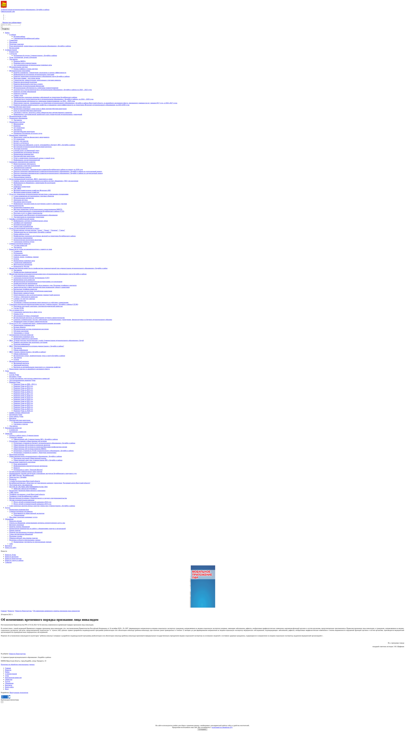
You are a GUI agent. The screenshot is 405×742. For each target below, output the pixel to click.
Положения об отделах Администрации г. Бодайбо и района (35, 55)
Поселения (13, 42)
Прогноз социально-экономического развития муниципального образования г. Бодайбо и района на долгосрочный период (58, 171)
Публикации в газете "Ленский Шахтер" (28, 470)
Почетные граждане (16, 44)
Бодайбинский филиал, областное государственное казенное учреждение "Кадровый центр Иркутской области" (49, 483)
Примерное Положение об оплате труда (28, 133)
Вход (7, 689)
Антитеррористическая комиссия (21, 335)
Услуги (7, 508)
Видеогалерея (14, 48)
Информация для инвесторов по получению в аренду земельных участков (40, 204)
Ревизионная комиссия (13, 428)
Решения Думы (14, 382)
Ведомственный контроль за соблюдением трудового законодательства (39, 318)
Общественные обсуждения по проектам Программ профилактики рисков (40, 447)
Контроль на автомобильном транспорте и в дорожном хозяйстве (37, 367)
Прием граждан (15, 530)
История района (19, 36)
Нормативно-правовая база (23, 422)
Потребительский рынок (22, 224)
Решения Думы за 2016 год (23, 392)
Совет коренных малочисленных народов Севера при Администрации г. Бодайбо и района (42, 506)
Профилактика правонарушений (25, 272)
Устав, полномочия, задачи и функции (23, 57)
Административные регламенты (21, 511)
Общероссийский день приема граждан (23, 538)
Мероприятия (18, 124)
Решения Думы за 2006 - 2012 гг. (25, 384)
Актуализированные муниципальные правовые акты (33, 65)
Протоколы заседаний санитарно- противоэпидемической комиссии (38, 306)
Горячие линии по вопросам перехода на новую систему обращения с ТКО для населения (46, 181)
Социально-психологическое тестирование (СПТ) (31, 278)
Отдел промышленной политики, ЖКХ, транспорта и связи (30, 179)
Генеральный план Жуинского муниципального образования (35, 215)
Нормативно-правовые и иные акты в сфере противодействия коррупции (40, 109)
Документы (13, 59)
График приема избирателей (19, 413)
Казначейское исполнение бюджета (26, 152)
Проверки (17, 126)
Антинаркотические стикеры (24, 276)
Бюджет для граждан (21, 141)
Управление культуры (17, 122)
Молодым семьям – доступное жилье (27, 78)
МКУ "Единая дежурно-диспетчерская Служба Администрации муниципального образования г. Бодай (46, 340)
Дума (7, 371)
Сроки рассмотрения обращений (21, 534)
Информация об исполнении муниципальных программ (34, 74)
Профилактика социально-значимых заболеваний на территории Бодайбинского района (45, 97)
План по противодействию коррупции (27, 110)
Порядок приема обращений (19, 527)
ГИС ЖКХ (17, 188)
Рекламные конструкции (22, 202)
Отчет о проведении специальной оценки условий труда (34, 158)
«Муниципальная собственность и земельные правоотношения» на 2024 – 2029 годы (44, 101)
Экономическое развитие (23, 167)
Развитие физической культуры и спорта (28, 84)
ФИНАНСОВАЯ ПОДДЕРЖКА (25, 489)
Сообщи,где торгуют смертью (24, 299)
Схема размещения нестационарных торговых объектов (34, 196)
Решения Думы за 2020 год (23, 399)
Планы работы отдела (21, 234)
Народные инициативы (22, 175)
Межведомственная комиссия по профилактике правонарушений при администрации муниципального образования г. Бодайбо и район (58, 268)
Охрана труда (18, 314)
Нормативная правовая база (24, 154)
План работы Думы (16, 416)
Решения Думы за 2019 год (23, 397)
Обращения (9, 519)
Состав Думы (14, 375)
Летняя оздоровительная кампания (21, 500)
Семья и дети (18, 95)
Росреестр (12, 479)
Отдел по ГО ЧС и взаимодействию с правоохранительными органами (35, 323)
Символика (13, 40)
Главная (4, 611)
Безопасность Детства (21, 266)
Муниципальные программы (19, 71)
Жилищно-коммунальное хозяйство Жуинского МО (32, 190)
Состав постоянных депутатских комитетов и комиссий (29, 378)
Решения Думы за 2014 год (23, 388)
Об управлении (19, 128)
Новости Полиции (11, 557)
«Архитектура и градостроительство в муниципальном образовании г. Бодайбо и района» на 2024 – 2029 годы (53, 99)
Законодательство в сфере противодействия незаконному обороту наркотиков (42, 287)
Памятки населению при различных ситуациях (30, 342)
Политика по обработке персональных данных (18, 664)
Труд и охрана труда (16, 310)
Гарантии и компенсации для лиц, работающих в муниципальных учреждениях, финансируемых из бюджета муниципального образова (63, 319)
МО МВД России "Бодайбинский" (21, 475)
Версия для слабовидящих (12, 22)
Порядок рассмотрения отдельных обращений (26, 532)
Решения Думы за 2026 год (23, 411)
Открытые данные (16, 437)
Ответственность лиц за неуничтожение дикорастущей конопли (37, 295)
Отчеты (16, 259)
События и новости (21, 255)
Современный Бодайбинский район (26, 38)
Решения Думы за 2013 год (23, 386)
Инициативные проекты (22, 177)
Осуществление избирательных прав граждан (25, 471)
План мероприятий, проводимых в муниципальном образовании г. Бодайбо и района (40, 46)
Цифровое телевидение (22, 186)
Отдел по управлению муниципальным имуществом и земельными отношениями (38, 194)
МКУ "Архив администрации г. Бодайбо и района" (27, 352)
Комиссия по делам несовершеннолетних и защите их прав (30, 249)
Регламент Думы (15, 376)
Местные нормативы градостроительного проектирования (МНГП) (38, 209)
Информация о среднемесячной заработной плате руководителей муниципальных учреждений (48, 114)
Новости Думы (10, 555)
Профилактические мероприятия (25, 283)
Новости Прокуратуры (13, 558)
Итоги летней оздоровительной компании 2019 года (32, 504)
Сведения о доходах (21, 424)
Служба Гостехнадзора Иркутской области (24, 481)
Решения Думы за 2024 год (23, 407)
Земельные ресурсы (21, 200)
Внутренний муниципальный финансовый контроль (33, 147)
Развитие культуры (20, 93)
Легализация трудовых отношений (26, 316)
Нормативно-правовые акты (24, 207)
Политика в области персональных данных (24, 540)
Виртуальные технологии (19, 692)
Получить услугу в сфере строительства (28, 213)
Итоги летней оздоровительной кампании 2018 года (32, 502)
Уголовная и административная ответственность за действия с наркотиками (41, 302)
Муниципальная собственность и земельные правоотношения (36, 88)
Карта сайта (9, 687)
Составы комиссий (20, 245)
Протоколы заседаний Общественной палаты (30, 458)
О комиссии (18, 251)
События (8, 562)
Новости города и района (14, 560)
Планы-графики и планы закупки (26, 69)
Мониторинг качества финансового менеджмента (31, 137)
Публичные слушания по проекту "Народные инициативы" (35, 452)
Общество (8, 433)
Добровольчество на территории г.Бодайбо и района (32, 232)
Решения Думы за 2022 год (23, 403)
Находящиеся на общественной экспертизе (29, 513)
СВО (11, 544)
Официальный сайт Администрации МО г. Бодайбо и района (36, 439)
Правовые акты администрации (25, 63)
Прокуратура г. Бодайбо (17, 477)
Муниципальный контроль (19, 361)
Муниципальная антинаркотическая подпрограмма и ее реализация (38, 281)
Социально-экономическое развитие (22, 162)
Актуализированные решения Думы (22, 380)
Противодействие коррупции (19, 107)
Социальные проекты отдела (24, 242)
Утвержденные (19, 515)
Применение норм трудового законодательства (30, 321)
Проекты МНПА (20, 61)
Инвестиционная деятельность (25, 164)
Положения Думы (15, 414)
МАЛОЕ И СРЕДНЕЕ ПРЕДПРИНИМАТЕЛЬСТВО (28, 487)
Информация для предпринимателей (27, 160)
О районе (12, 34)
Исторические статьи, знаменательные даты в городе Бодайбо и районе (39, 356)
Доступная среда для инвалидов (20, 485)
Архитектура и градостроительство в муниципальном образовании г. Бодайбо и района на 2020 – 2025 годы (53, 90)
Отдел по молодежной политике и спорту (24, 228)
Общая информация (21, 350)
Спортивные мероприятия (23, 238)
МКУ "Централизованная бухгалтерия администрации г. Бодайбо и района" (36, 346)
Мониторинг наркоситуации (24, 293)
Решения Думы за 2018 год (23, 395)
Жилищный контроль (21, 363)
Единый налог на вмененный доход (26, 150)
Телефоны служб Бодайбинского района (23, 496)
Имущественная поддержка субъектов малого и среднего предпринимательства (38, 498)
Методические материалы (23, 264)
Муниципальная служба (18, 116)
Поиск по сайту (10, 547)
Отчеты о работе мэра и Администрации (24, 435)
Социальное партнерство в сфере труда (28, 312)
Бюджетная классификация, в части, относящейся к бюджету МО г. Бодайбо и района (44, 145)
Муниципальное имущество (24, 198)
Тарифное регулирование (23, 223)
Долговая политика (21, 148)
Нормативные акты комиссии (24, 280)
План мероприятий (20, 464)
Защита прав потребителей (23, 226)
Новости (12, 373)
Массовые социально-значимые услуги (23, 517)
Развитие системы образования (25, 91)
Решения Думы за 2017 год (23, 394)
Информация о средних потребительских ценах (31, 221)
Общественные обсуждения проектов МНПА (30, 449)
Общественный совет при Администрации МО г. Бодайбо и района (38, 460)
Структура (13, 53)
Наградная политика (16, 454)
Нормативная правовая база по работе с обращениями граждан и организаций (37, 528)
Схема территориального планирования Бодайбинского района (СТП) (39, 211)
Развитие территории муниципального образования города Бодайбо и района (42, 76)
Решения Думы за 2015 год (23, 390)
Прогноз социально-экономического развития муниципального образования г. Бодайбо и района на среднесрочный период (58, 173)
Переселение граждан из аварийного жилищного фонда (29, 369)
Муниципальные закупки (18, 67)
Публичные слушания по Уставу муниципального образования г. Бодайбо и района (44, 451)
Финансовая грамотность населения (22, 462)
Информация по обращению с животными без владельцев (34, 183)
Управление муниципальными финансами (29, 86)
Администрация (11, 50)
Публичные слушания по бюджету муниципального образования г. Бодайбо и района (44, 443)
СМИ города (13, 492)
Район (7, 33)
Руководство (13, 52)
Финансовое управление (18, 135)
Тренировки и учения (21, 333)
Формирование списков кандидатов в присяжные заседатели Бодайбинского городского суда (43, 473)
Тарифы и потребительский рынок (21, 219)
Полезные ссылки (15, 536)
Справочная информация (23, 262)
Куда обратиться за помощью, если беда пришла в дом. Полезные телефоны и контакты (45, 285)
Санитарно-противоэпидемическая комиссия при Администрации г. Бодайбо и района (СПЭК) (43, 304)
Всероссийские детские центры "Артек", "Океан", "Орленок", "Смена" (39, 230)
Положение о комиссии (17, 432)
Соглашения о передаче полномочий (27, 166)
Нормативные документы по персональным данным (32, 542)
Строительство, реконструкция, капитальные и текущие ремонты (37, 80)
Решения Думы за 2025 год (23, 409)
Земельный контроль (21, 365)
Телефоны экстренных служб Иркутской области (27, 494)
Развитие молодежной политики (25, 82)
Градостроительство (16, 205)
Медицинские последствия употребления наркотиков (33, 291)
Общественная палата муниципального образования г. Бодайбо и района (35, 456)
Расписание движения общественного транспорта (27, 490)
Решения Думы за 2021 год (23, 401)
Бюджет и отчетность (21, 143)
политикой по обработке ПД (222, 727)
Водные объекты (20, 327)
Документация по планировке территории (29, 217)
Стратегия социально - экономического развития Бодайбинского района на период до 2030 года (48, 169)
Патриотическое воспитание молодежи (28, 240)
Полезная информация (22, 344)
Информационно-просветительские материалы (30, 466)
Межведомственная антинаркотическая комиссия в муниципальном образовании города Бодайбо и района (47, 274)
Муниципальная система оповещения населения (31, 329)
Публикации (18, 253)
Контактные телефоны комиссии (25, 289)
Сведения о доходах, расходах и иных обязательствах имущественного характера (43, 112)
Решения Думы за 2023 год (23, 405)
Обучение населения (21, 331)
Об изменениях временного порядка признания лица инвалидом (56, 611)
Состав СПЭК (19, 308)
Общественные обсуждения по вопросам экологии (32, 445)
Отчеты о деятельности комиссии (26, 297)
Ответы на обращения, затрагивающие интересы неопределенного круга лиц (37, 523)
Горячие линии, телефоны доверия (26, 257)
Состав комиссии (20, 300)
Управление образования (18, 118)
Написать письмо (15, 521)
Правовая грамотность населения (26, 338)
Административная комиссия (19, 243)
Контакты (12, 418)
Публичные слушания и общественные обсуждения (28, 441)
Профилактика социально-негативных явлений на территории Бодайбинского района (45, 236)
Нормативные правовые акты (24, 261)
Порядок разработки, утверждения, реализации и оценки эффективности (40, 72)
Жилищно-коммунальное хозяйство (26, 192)
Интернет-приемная (16, 525)
